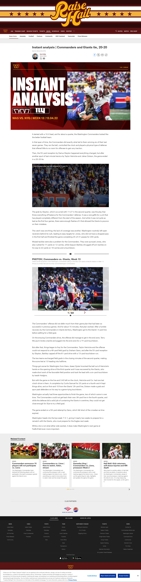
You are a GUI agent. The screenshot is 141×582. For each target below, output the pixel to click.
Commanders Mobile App (128, 530)
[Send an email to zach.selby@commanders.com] (44, 58)
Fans (46, 539)
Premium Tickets (104, 533)
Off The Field (10, 533)
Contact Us (128, 527)
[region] (70, 576)
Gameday (10, 530)
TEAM (63, 524)
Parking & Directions (82, 527)
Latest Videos (28, 527)
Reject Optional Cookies (108, 575)
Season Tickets (104, 530)
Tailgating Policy (82, 533)
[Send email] (102, 56)
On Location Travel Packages (104, 552)
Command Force (128, 536)
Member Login (104, 527)
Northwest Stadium (82, 524)
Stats (63, 543)
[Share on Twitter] (98, 56)
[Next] (85, 312)
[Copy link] (106, 55)
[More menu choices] (74, 31)
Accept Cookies (123, 575)
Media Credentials (128, 549)
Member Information (104, 549)
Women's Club (128, 543)
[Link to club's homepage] (5, 31)
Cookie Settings (92, 575)
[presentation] (129, 490)
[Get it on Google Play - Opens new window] (77, 559)
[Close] (138, 576)
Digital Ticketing (104, 543)
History (63, 549)
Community (10, 539)
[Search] (116, 31)
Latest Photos (46, 527)
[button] (70, 185)
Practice (46, 533)
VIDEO (28, 524)
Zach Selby (43, 54)
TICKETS (104, 524)
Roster (63, 527)
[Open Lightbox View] (70, 293)
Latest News (10, 527)
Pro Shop (128, 546)
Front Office (64, 539)
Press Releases (10, 536)
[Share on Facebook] (94, 56)
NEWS (10, 524)
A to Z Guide (82, 530)
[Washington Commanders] (70, 567)
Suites (104, 546)
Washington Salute (128, 533)
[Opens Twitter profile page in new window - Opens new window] (41, 58)
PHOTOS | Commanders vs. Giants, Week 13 (56, 259)
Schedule (63, 530)
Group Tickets (104, 539)
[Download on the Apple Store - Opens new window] (63, 558)
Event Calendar (63, 533)
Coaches (63, 536)
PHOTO (46, 524)
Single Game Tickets (104, 536)
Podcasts (28, 536)
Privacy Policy (72, 580)
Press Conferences (28, 533)
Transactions (63, 546)
